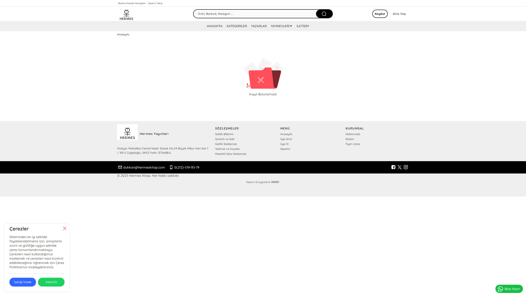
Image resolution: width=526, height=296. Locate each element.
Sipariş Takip (155, 3)
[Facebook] (393, 167)
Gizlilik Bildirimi (224, 134)
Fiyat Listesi (353, 144)
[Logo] (126, 14)
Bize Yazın (512, 289)
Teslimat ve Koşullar (227, 148)
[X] (400, 167)
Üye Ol (284, 144)
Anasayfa (286, 134)
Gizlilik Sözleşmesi (226, 144)
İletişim (350, 139)
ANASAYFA (215, 26)
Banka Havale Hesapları (132, 3)
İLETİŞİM (303, 26)
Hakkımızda (353, 134)
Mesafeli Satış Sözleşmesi (230, 153)
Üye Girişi (286, 139)
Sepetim (285, 148)
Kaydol (380, 14)
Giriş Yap (399, 14)
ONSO (275, 182)
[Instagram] (406, 167)
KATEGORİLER (237, 26)
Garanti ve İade (224, 139)
